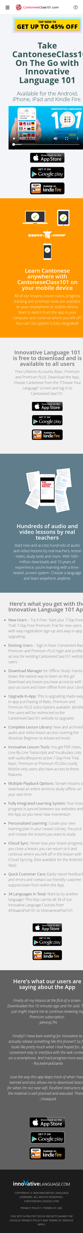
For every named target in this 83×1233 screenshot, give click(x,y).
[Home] (37, 9)
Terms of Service (61, 1220)
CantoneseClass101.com (41, 1201)
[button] (75, 7)
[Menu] (7, 7)
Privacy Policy (31, 1208)
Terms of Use (52, 1208)
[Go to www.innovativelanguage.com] (41, 1183)
